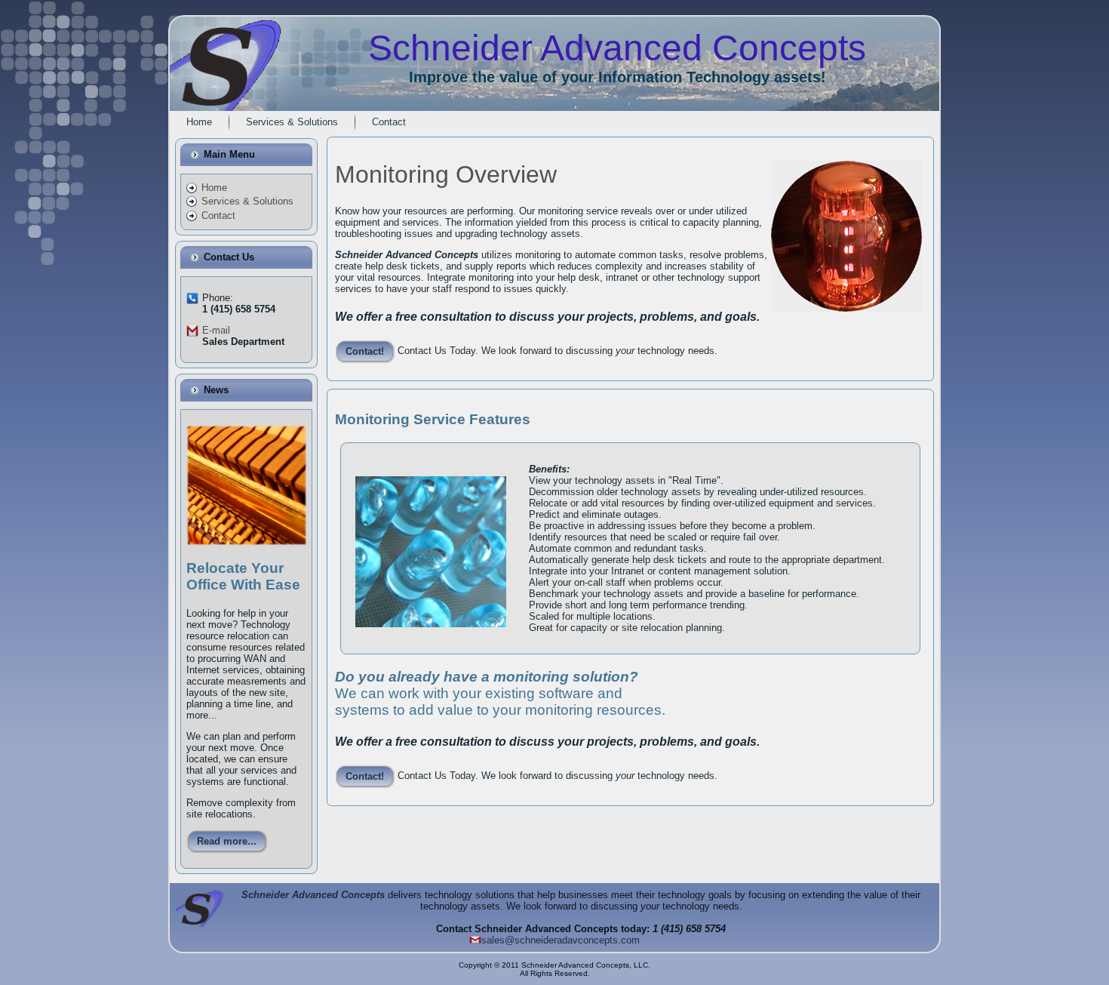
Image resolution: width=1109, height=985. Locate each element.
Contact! (365, 351)
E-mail (216, 330)
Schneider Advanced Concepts (313, 894)
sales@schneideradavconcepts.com (560, 940)
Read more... (227, 841)
